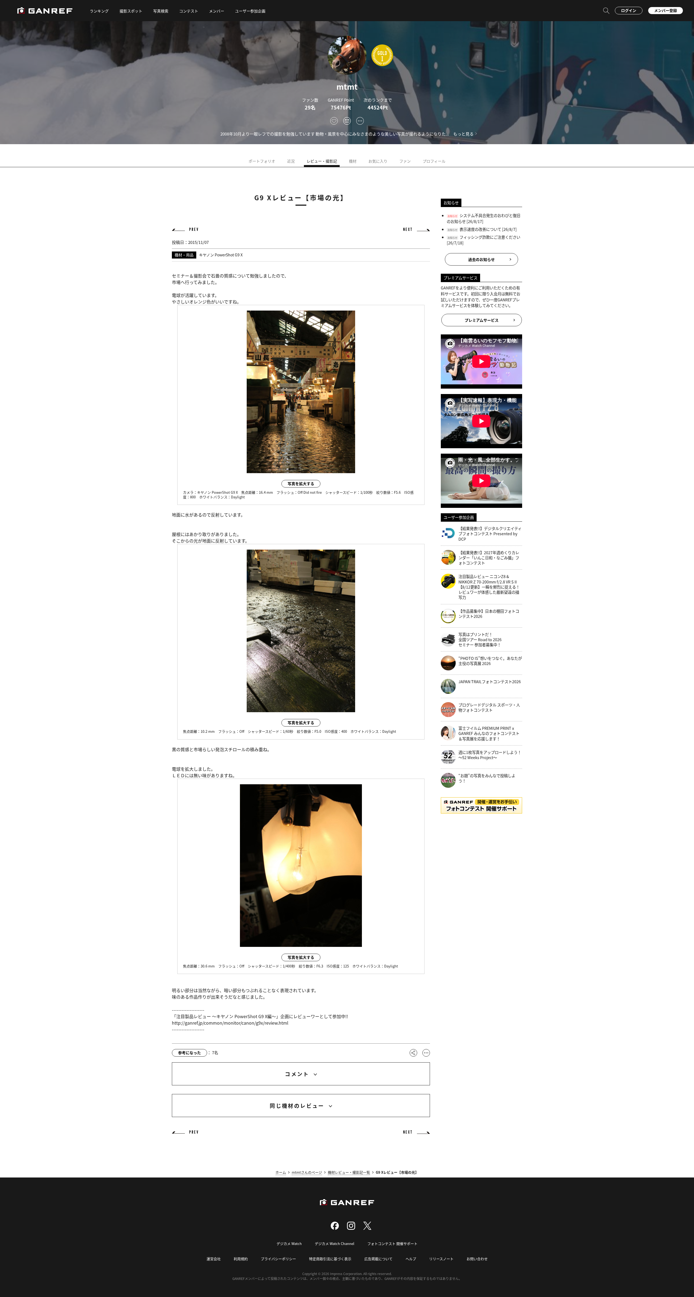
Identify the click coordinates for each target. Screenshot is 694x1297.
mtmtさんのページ (307, 1172)
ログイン (628, 10)
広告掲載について (378, 1258)
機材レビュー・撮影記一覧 (349, 1172)
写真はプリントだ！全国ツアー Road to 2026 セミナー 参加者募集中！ (480, 639)
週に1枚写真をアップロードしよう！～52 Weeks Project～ (489, 755)
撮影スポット (131, 11)
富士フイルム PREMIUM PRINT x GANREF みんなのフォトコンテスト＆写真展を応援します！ (488, 733)
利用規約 (241, 1258)
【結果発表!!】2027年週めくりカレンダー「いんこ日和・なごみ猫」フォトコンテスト (488, 558)
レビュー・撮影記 (322, 161)
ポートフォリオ (262, 161)
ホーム (280, 1172)
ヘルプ (411, 1258)
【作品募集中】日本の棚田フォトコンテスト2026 (488, 613)
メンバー (216, 11)
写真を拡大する (301, 483)
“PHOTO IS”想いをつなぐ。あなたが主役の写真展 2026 (490, 661)
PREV (194, 229)
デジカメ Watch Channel (334, 1243)
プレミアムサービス (482, 320)
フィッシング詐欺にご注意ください (490, 237)
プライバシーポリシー (278, 1258)
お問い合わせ (477, 1258)
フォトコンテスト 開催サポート (392, 1243)
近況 (291, 161)
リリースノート (441, 1258)
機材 (352, 161)
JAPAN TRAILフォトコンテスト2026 (489, 681)
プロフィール (434, 161)
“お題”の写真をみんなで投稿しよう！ (486, 778)
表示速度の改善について (480, 229)
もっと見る (463, 134)
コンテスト (188, 11)
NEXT (408, 229)
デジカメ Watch (289, 1243)
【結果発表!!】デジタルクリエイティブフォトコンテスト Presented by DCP (490, 533)
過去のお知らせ (481, 259)
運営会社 (214, 1258)
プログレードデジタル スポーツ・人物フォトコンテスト (489, 707)
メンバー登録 (665, 10)
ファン (405, 161)
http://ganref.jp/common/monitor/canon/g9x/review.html (230, 1022)
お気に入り (377, 161)
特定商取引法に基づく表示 (330, 1258)
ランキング (99, 11)
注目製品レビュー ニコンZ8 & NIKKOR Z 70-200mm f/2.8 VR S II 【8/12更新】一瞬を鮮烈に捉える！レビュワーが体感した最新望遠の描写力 (489, 587)
